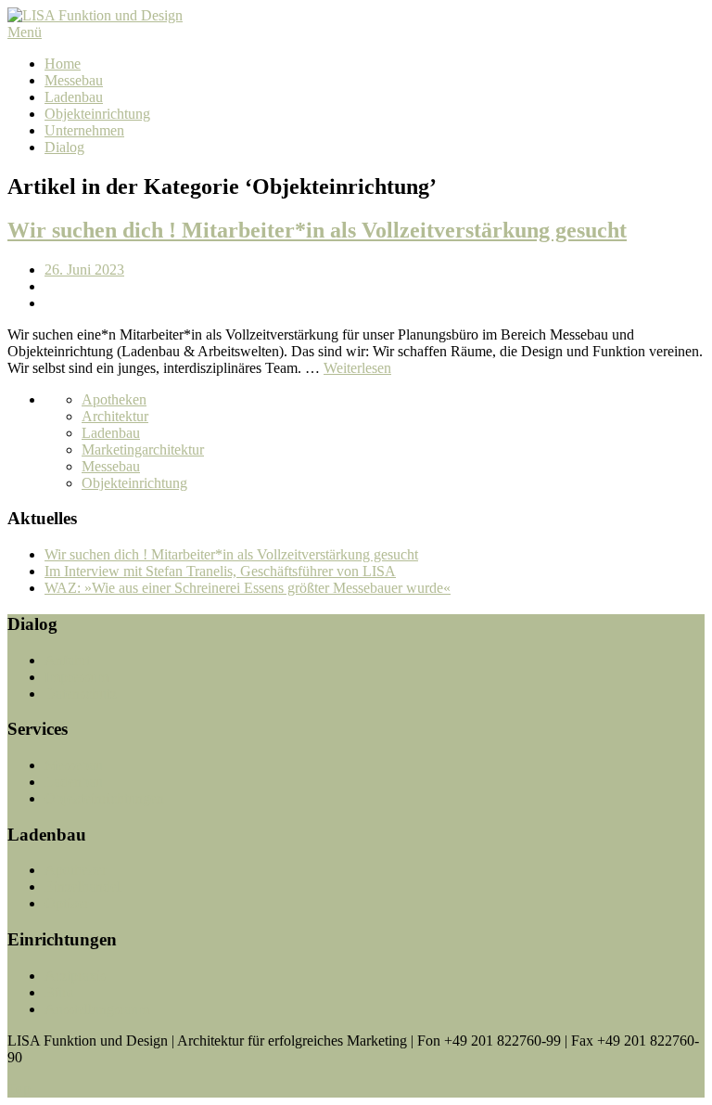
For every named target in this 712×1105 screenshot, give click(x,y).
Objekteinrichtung (97, 114)
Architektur (115, 416)
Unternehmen (84, 130)
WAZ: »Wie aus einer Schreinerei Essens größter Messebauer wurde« (247, 588)
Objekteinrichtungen (104, 798)
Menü (24, 32)
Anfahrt (67, 660)
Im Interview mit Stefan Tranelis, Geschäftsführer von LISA (220, 571)
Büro (59, 992)
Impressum (76, 677)
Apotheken (114, 399)
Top (19, 1089)
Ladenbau (73, 97)
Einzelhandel (82, 886)
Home (62, 63)
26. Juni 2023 (84, 269)
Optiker (66, 903)
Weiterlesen (357, 368)
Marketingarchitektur (143, 449)
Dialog (64, 147)
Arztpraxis (75, 975)
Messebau (73, 80)
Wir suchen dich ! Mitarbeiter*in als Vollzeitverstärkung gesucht (317, 230)
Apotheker (75, 870)
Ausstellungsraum (96, 1009)
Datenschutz (80, 693)
